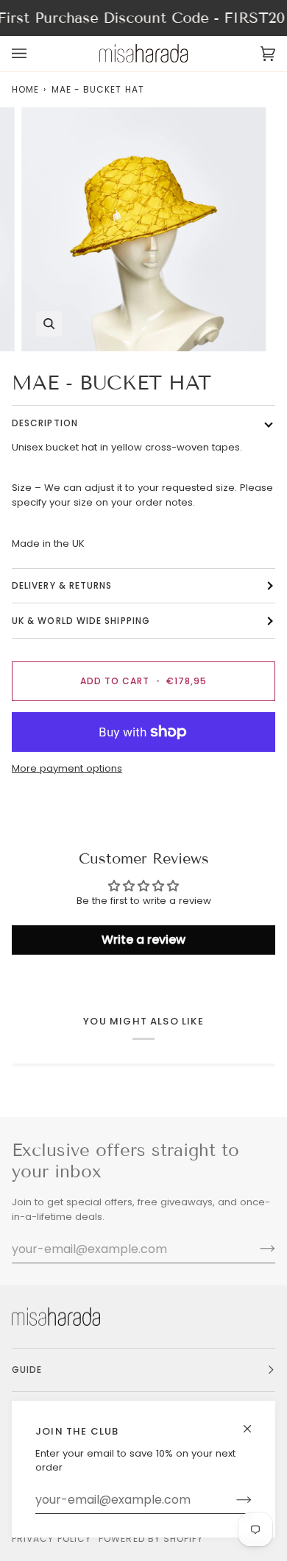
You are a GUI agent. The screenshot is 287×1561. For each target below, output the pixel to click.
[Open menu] (34, 53)
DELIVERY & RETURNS (62, 585)
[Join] (232, 1500)
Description (45, 423)
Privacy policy (51, 1538)
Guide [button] (27, 1369)
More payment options (67, 768)
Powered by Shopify (151, 1538)
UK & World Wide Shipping (81, 620)
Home (25, 89)
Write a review (143, 939)
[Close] (253, 1422)
